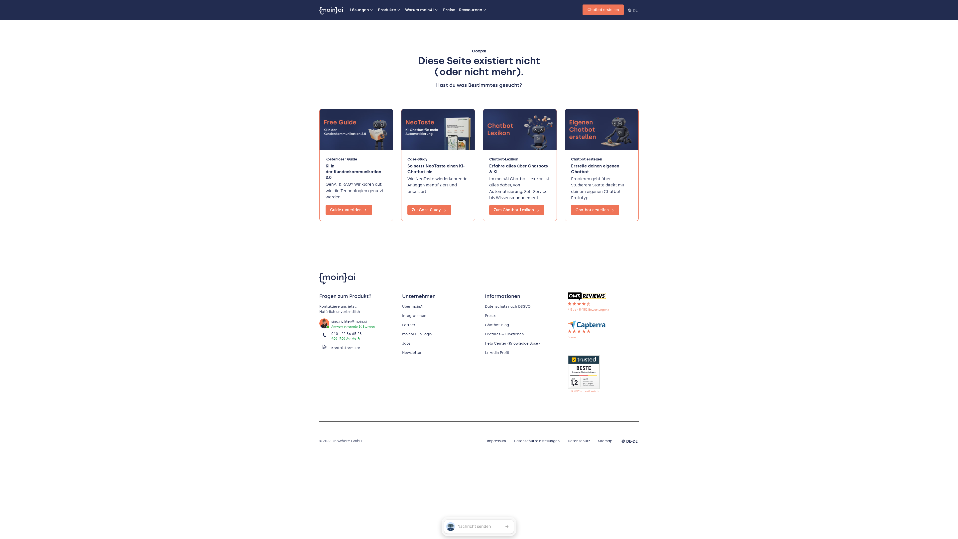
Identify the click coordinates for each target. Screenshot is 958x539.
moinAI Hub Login (417, 334)
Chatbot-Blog (497, 325)
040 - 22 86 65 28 (346, 334)
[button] (362, 10)
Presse (490, 316)
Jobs (406, 343)
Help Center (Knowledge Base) (512, 343)
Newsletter (412, 353)
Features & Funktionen (504, 334)
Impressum (496, 441)
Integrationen (414, 316)
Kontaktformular (345, 348)
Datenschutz (579, 441)
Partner (408, 325)
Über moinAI (412, 306)
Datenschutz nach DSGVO (508, 306)
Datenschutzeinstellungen (537, 441)
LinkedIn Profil (497, 353)
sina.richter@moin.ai (349, 321)
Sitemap (605, 441)
